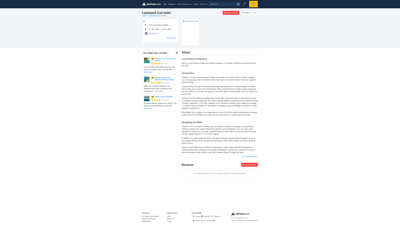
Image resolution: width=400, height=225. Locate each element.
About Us (203, 4)
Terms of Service (238, 220)
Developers (146, 221)
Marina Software (148, 219)
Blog (196, 4)
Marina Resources (184, 4)
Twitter (197, 216)
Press (169, 221)
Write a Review (232, 13)
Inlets (144, 16)
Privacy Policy (252, 220)
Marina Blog (200, 220)
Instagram (217, 216)
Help (169, 216)
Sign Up (253, 4)
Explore (171, 4)
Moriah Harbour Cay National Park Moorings (164, 79)
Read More (148, 72)
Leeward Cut (154, 33)
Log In (244, 4)
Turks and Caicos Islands (157, 16)
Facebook (207, 216)
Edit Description (251, 156)
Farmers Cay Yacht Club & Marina (165, 60)
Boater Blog (211, 220)
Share (247, 13)
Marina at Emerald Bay (163, 97)
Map (165, 4)
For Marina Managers (150, 216)
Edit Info (172, 38)
